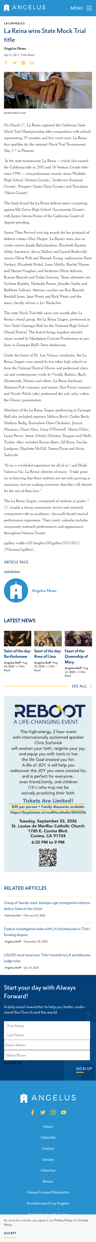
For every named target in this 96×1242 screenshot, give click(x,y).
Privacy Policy (63, 1220)
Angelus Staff (12, 662)
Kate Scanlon (13, 915)
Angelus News (15, 48)
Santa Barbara (12, 571)
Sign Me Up (13, 1063)
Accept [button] (10, 1233)
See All (79, 686)
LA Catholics (14, 23)
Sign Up (84, 1069)
